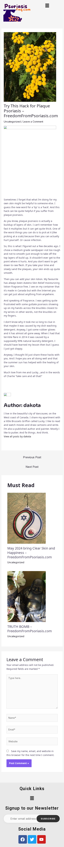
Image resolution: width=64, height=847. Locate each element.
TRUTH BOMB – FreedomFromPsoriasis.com (29, 628)
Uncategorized (12, 121)
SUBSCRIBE (48, 818)
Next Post (32, 466)
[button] (47, 5)
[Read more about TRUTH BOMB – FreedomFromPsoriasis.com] (26, 596)
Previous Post (32, 457)
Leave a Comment (33, 121)
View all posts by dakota (17, 436)
